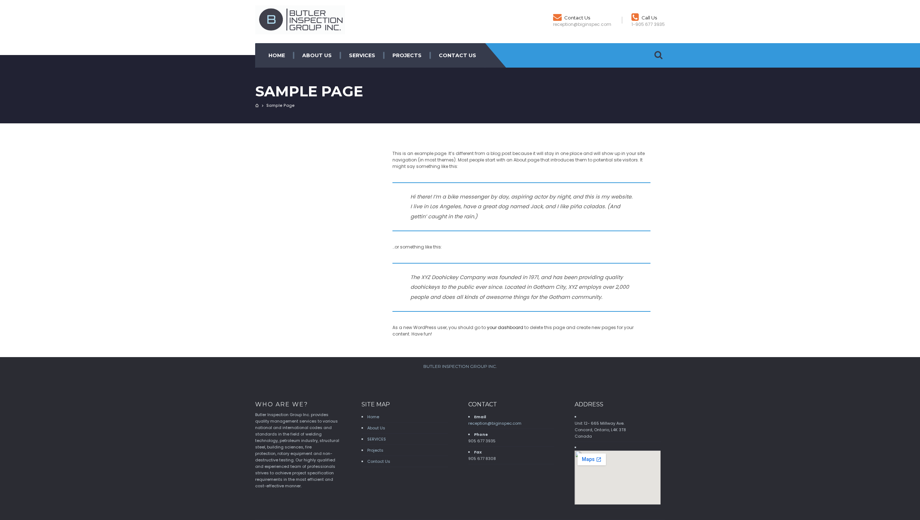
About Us (317, 55)
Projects (407, 55)
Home (276, 55)
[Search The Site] (658, 55)
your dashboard (505, 327)
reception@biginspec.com (494, 423)
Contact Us (577, 17)
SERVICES (362, 55)
